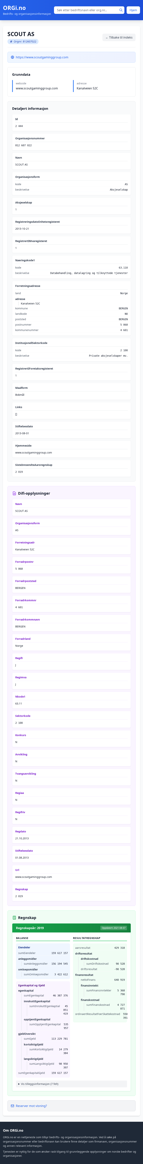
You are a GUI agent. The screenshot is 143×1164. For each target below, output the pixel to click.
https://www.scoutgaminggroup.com (42, 57)
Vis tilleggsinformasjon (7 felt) (39, 1084)
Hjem (133, 10)
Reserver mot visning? (31, 1106)
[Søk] (121, 10)
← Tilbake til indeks (119, 37)
